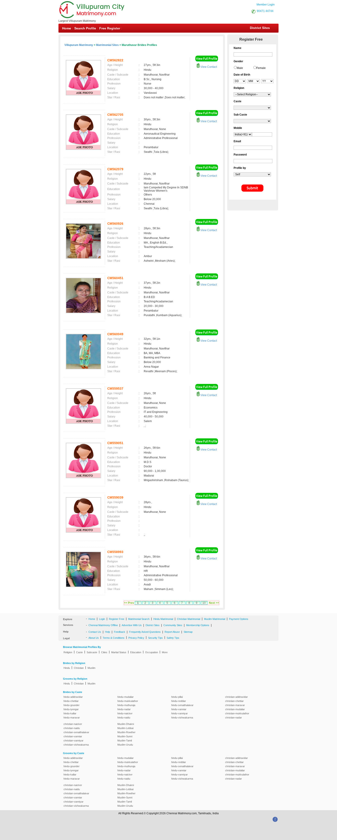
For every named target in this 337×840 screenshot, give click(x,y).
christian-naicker (73, 724)
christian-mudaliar (235, 709)
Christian (79, 668)
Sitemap (188, 631)
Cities (104, 652)
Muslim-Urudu (125, 744)
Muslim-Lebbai (125, 728)
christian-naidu (72, 728)
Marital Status (118, 652)
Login (102, 619)
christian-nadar (233, 717)
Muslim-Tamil (124, 740)
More (165, 652)
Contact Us (94, 631)
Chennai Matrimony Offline (103, 625)
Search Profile (85, 28)
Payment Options (238, 619)
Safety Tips (173, 637)
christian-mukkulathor (237, 713)
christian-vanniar (73, 736)
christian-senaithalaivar (76, 732)
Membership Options (197, 625)
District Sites (260, 28)
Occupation (151, 652)
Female (261, 68)
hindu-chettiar (71, 701)
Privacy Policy (136, 637)
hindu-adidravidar (73, 696)
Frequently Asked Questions (145, 631)
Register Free (116, 619)
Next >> (214, 602)
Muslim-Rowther (126, 732)
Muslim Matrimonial (214, 619)
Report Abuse (172, 631)
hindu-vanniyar (179, 713)
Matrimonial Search (138, 619)
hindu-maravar (72, 717)
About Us (93, 637)
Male (240, 68)
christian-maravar (235, 705)
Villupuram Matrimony (78, 45)
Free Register (109, 28)
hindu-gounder (72, 705)
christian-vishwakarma (76, 744)
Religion (68, 652)
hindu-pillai (177, 696)
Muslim (91, 668)
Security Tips (155, 637)
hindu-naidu (123, 717)
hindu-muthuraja (126, 705)
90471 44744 (265, 11)
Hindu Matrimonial (163, 619)
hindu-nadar (124, 709)
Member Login (266, 4)
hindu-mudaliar (125, 696)
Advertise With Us (132, 625)
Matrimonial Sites (107, 45)
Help (107, 631)
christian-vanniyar (73, 740)
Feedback (119, 631)
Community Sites (172, 625)
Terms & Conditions (113, 637)
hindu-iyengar (71, 709)
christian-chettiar (234, 701)
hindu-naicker (125, 713)
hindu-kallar (70, 713)
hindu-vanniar (178, 709)
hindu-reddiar (178, 701)
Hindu (67, 668)
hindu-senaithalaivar (182, 705)
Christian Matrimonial (188, 619)
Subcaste (92, 652)
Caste (79, 652)
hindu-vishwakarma (182, 717)
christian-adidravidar (236, 696)
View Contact (208, 66)
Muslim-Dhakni (125, 724)
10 (204, 602)
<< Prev (129, 602)
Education (135, 652)
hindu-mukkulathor (127, 701)
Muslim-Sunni (124, 736)
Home (66, 28)
